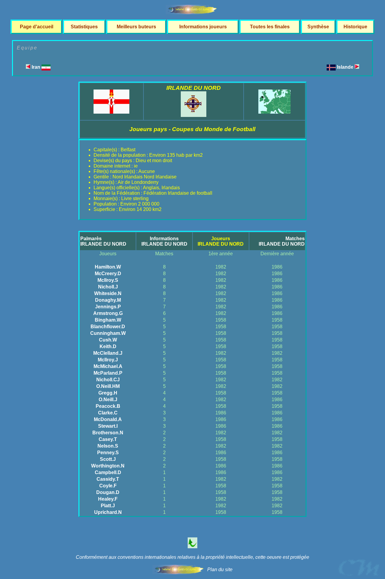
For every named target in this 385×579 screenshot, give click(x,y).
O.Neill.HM (108, 386)
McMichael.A (108, 366)
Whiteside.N (108, 293)
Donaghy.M (108, 300)
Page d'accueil (36, 26)
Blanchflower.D (108, 326)
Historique (355, 26)
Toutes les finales (270, 26)
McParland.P (108, 373)
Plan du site (220, 569)
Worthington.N (108, 465)
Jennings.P (108, 306)
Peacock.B (108, 406)
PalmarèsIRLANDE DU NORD (103, 241)
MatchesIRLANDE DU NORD (282, 241)
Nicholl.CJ (108, 379)
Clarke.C (108, 412)
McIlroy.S (107, 280)
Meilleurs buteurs (136, 26)
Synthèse (318, 26)
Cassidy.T (108, 479)
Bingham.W (108, 320)
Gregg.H (107, 392)
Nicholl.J (108, 286)
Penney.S (108, 452)
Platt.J (108, 505)
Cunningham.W (108, 333)
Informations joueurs (203, 26)
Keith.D (108, 346)
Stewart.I (108, 426)
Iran (36, 67)
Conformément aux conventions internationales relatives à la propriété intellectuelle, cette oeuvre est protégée (192, 557)
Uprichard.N (108, 512)
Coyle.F (108, 485)
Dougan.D (107, 492)
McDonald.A (108, 419)
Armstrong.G (108, 313)
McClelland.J (107, 353)
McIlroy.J (108, 359)
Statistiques (84, 26)
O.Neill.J (108, 399)
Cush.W (108, 339)
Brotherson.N (107, 432)
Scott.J (108, 459)
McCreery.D (108, 273)
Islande (346, 67)
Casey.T (108, 439)
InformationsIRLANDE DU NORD (164, 241)
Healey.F (108, 499)
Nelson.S (107, 445)
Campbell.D (108, 472)
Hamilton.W (108, 266)
